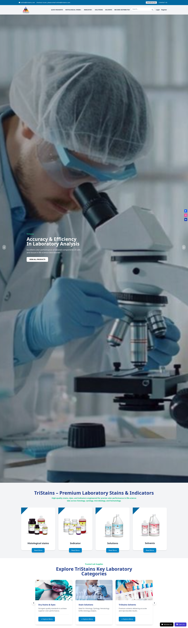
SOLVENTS (108, 10)
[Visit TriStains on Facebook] (185, 210)
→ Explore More (61, 619)
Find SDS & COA (151, 2)
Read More (38, 550)
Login (158, 10)
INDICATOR (88, 10)
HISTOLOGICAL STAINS (73, 10)
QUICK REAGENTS (57, 10)
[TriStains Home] (26, 9)
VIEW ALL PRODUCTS (37, 261)
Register (164, 10)
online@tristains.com (28, 2)
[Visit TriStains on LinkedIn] (185, 219)
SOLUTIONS (99, 10)
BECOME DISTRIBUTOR (122, 10)
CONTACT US (163, 2)
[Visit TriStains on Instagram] (185, 215)
